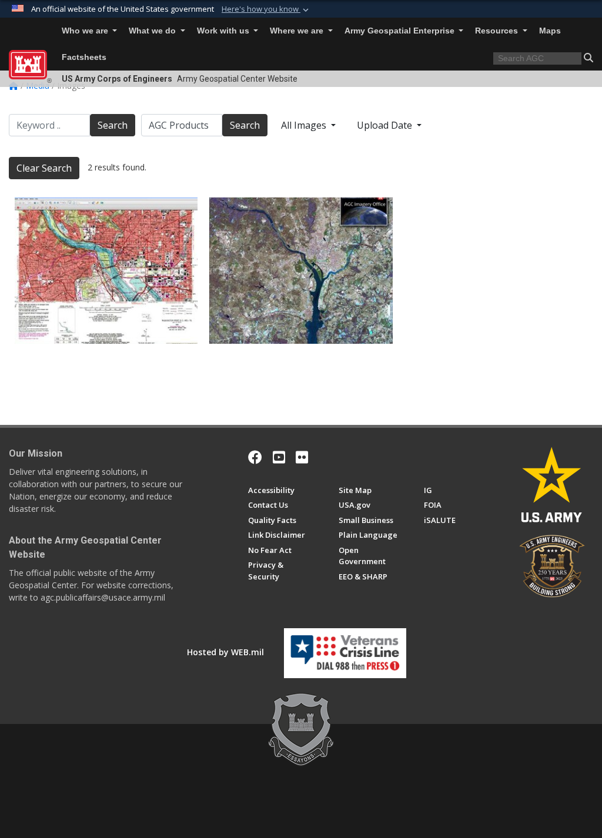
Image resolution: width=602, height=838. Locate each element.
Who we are (86, 30)
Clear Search (44, 168)
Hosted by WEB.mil (225, 652)
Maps (550, 30)
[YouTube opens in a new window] (279, 457)
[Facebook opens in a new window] (255, 457)
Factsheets (84, 57)
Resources (497, 30)
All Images (305, 125)
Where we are (298, 30)
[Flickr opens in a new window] (302, 457)
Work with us (224, 30)
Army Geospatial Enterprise (401, 30)
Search (113, 125)
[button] (266, 9)
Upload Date (385, 125)
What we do (153, 30)
